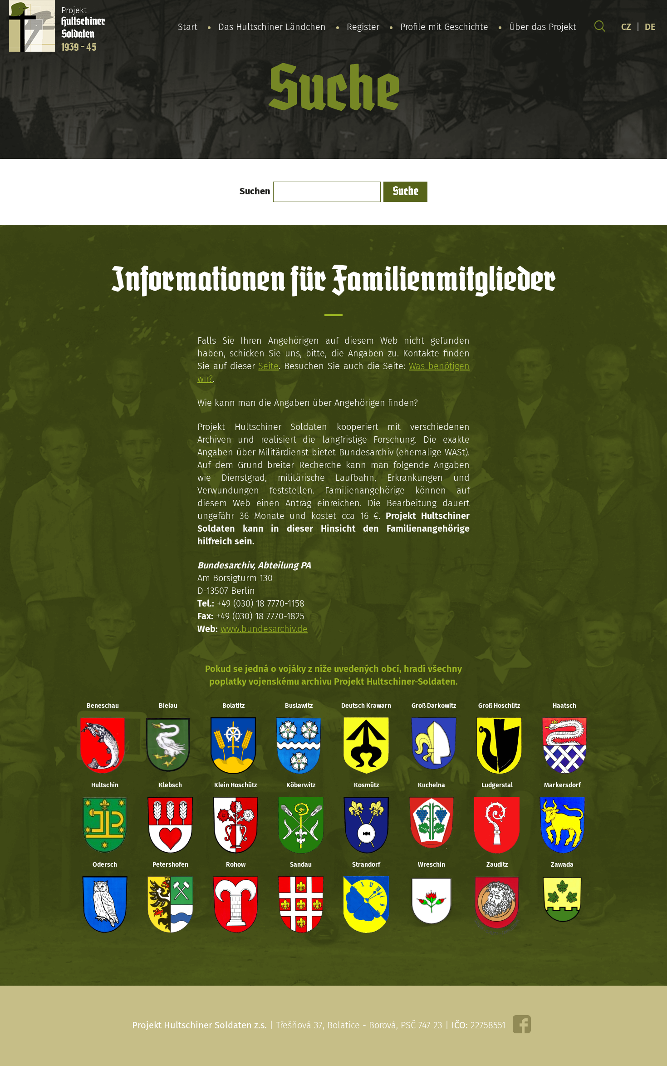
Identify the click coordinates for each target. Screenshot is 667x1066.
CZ (626, 26)
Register (363, 26)
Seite (268, 365)
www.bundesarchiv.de (264, 628)
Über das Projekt (542, 26)
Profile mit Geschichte (444, 26)
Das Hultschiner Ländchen (272, 26)
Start (187, 26)
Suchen (255, 191)
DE (650, 26)
